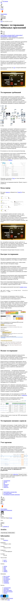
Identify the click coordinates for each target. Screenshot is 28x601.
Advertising (6, 589)
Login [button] (2, 9)
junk (2, 21)
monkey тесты (23, 287)
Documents (6, 580)
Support (11, 598)
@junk (10, 518)
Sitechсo (10, 160)
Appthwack (24, 395)
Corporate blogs (7, 587)
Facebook (3, 510)
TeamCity (20, 192)
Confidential (6, 582)
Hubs (4, 568)
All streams (5, 1)
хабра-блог (15, 474)
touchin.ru (5, 540)
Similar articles (11, 532)
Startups (5, 593)
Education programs (8, 591)
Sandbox (5, 571)
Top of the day (4, 532)
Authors (5, 570)
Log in (4, 560)
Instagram (10, 510)
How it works (6, 576)
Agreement (5, 581)
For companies (6, 579)
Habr (8, 599)
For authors (6, 577)
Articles (5, 566)
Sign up (5, 561)
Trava (13, 178)
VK (7, 510)
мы (14, 67)
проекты (8, 192)
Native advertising (7, 590)
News (4, 567)
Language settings (5, 598)
